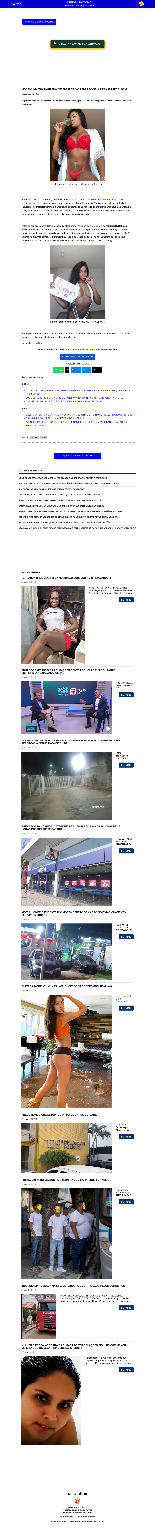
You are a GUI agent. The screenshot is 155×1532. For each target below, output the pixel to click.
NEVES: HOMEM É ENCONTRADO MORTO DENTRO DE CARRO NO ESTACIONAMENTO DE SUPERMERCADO (73, 913)
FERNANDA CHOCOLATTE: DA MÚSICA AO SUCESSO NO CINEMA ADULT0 (66, 578)
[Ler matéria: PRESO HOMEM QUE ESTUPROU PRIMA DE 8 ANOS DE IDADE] (128, 1130)
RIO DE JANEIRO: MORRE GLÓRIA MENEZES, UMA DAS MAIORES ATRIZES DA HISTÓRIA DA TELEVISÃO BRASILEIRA (71, 511)
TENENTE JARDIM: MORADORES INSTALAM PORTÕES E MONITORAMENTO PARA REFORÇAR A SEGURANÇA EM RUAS (71, 742)
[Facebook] (69, 1493)
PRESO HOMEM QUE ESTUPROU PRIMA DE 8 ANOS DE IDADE (59, 1115)
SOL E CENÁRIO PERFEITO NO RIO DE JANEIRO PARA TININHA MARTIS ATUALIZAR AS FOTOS (74, 397)
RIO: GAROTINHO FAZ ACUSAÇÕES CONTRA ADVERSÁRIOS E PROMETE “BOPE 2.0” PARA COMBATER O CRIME (69, 484)
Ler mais (126, 599)
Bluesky (86, 370)
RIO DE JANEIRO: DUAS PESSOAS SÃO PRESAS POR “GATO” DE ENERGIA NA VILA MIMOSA (60, 500)
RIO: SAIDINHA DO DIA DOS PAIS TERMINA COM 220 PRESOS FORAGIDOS (51, 489)
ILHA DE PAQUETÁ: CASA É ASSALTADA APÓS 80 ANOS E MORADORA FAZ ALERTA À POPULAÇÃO (63, 478)
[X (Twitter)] (74, 1493)
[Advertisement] (77, 67)
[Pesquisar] (136, 18)
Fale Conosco (99, 1521)
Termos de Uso (75, 1521)
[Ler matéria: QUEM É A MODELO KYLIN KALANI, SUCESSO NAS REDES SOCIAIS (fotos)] (128, 1001)
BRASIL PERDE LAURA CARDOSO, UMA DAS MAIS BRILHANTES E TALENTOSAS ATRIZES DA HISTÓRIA (65, 523)
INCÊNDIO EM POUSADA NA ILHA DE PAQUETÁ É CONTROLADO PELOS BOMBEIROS (73, 1286)
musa (43, 437)
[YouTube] (85, 1493)
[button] (16, 4)
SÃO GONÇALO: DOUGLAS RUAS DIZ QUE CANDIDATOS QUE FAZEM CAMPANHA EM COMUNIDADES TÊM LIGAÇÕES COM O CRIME (77, 528)
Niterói (61, 349)
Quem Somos (87, 1521)
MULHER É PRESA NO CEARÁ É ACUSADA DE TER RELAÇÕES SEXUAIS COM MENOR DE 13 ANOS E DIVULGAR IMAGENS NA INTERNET (73, 1346)
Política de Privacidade (59, 1521)
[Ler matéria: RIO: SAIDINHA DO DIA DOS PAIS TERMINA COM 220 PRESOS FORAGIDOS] (128, 1195)
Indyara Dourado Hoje (32, 343)
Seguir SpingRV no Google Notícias (77, 357)
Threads (97, 370)
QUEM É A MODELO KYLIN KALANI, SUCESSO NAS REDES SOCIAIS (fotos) (66, 986)
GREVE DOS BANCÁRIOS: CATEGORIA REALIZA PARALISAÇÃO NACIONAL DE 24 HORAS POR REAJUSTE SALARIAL (70, 828)
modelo (34, 437)
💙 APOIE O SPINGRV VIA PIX (39, 22)
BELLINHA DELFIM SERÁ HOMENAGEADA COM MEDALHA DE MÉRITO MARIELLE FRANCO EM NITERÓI (79, 414)
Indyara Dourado (102, 199)
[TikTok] (80, 1493)
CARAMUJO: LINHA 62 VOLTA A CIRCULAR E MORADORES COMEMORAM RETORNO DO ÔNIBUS (61, 506)
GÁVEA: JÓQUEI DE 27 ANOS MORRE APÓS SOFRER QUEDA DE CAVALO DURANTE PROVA (59, 495)
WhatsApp (58, 370)
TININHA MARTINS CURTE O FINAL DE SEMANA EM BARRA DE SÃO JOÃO (64, 401)
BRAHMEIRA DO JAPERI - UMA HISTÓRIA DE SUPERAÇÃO (56, 418)
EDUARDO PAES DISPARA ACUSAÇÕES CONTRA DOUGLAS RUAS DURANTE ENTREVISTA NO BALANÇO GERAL (69, 517)
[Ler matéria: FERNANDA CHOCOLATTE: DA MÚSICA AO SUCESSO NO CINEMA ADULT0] (128, 593)
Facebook (75, 370)
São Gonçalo (72, 349)
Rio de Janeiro (89, 349)
